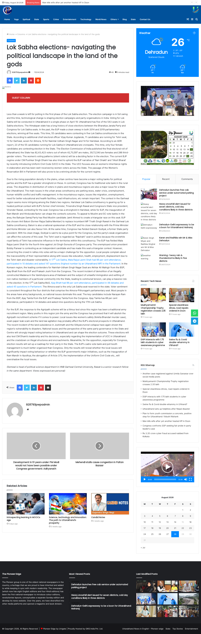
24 (144, 534)
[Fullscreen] (190, 479)
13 (167, 522)
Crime (56, 19)
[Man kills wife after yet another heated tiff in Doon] (167, 611)
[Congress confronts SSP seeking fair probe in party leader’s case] (189, 611)
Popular (146, 179)
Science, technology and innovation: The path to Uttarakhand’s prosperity (68, 520)
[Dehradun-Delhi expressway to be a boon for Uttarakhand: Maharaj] (149, 228)
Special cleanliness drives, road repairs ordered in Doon (178, 307)
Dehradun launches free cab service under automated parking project (176, 192)
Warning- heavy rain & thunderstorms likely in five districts (173, 258)
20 (167, 528)
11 (152, 522)
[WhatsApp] (194, 312)
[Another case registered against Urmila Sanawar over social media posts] (146, 586)
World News (100, 19)
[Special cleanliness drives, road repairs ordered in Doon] (181, 295)
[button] (167, 467)
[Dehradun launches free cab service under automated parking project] (149, 194)
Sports (46, 19)
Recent (166, 179)
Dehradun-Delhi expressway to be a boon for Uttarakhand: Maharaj (176, 226)
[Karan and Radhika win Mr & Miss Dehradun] (149, 244)
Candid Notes (98, 517)
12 (160, 522)
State (36, 19)
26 (160, 534)
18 (152, 528)
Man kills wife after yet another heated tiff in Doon (65, 2)
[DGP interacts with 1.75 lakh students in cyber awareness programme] (153, 329)
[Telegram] (194, 321)
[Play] (144, 479)
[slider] (165, 479)
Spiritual (26, 19)
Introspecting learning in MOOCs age (23, 519)
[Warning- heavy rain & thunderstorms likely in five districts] (149, 259)
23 (190, 528)
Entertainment (69, 19)
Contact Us (145, 19)
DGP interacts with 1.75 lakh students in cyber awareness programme (153, 342)
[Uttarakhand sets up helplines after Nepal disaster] (189, 598)
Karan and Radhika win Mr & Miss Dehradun (175, 239)
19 (160, 528)
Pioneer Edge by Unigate (54, 629)
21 (175, 528)
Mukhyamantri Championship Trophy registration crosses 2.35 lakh (153, 309)
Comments (187, 179)
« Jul (143, 547)
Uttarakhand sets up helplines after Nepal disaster (166, 409)
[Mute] (185, 479)
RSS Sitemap (148, 365)
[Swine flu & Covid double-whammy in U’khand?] (181, 329)
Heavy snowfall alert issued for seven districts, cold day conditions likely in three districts (176, 206)
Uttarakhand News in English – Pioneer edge (142, 629)
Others (114, 19)
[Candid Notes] (110, 503)
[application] (167, 467)
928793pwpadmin (20, 72)
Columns (21, 34)
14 (175, 522)
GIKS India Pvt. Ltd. (94, 629)
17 (145, 528)
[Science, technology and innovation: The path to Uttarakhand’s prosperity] (68, 503)
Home (7, 19)
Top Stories (177, 629)
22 (183, 528)
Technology (85, 19)
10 (145, 522)
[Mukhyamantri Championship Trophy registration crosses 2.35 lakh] (153, 295)
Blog (125, 19)
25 (152, 534)
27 (167, 534)
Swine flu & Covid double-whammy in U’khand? (179, 342)
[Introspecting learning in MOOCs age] (26, 503)
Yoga (16, 19)
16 (190, 522)
